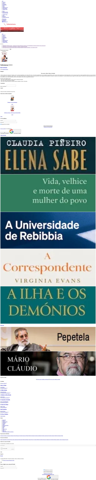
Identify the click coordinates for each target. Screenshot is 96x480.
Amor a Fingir (3, 385)
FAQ (3, 428)
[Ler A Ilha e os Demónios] (48, 323)
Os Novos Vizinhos (4, 414)
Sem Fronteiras (3, 409)
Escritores (4, 2)
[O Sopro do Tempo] (4, 402)
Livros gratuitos (4, 421)
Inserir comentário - (3, 86)
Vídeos (3, 424)
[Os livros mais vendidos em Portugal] (42, 379)
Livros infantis (4, 8)
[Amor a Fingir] (3, 383)
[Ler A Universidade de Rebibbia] (48, 248)
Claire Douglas (2, 416)
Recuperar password (5, 17)
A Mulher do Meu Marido (5, 394)
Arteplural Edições (5, 69)
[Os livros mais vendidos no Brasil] (54, 379)
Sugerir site (4, 430)
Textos (3, 6)
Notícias (3, 426)
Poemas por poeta (5, 12)
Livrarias (3, 423)
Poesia (3, 5)
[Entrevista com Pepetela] (48, 350)
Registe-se (4, 16)
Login (3, 15)
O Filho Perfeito (3, 390)
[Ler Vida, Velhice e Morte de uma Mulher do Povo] (48, 211)
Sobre (3, 427)
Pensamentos (4, 4)
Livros (3, 35)
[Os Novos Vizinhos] (4, 412)
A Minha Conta (4, 9)
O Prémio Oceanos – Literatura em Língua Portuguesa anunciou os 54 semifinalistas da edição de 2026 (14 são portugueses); (24, 45)
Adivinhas (4, 422)
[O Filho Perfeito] (3, 388)
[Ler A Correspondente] (48, 285)
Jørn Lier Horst (2, 411)
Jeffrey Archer (2, 406)
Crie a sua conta (2, 128)
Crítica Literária (3, 135)
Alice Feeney (2, 396)
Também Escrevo (5, 7)
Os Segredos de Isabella (5, 399)
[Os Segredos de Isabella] (5, 397)
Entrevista (2, 325)
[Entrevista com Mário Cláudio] (48, 375)
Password (1, 122)
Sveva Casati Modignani (4, 401)
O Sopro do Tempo (4, 404)
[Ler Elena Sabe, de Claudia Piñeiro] (48, 173)
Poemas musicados (5, 425)
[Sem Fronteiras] (3, 407)
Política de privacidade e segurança (7, 431)
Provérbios (4, 36)
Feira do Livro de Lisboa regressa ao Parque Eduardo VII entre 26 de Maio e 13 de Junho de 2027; (19, 47)
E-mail (1, 120)
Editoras (3, 420)
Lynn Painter (2, 387)
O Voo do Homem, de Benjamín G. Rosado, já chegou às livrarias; (14, 46)
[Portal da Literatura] (8, 25)
